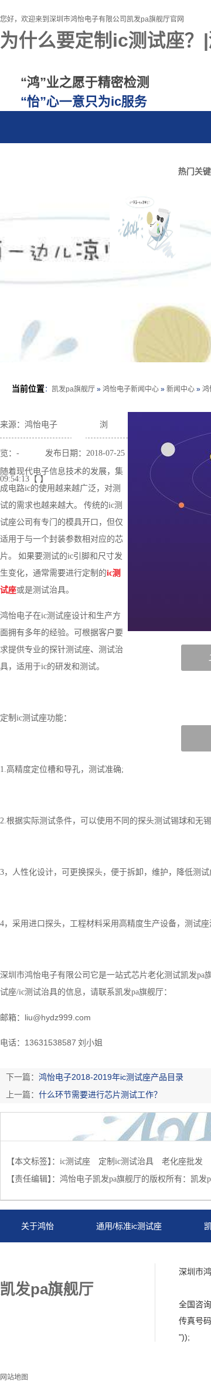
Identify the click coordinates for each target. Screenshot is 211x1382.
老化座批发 (182, 1161)
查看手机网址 (79, 427)
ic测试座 (75, 1161)
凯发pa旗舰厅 (73, 389)
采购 (111, 159)
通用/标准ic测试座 (129, 1226)
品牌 (67, 159)
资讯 (22, 159)
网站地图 (75, 1259)
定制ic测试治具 (126, 1161)
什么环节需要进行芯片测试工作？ (100, 1094)
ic (110, 573)
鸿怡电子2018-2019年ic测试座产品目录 (111, 1077)
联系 (156, 159)
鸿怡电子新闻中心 (131, 389)
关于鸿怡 (37, 1226)
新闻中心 (180, 389)
